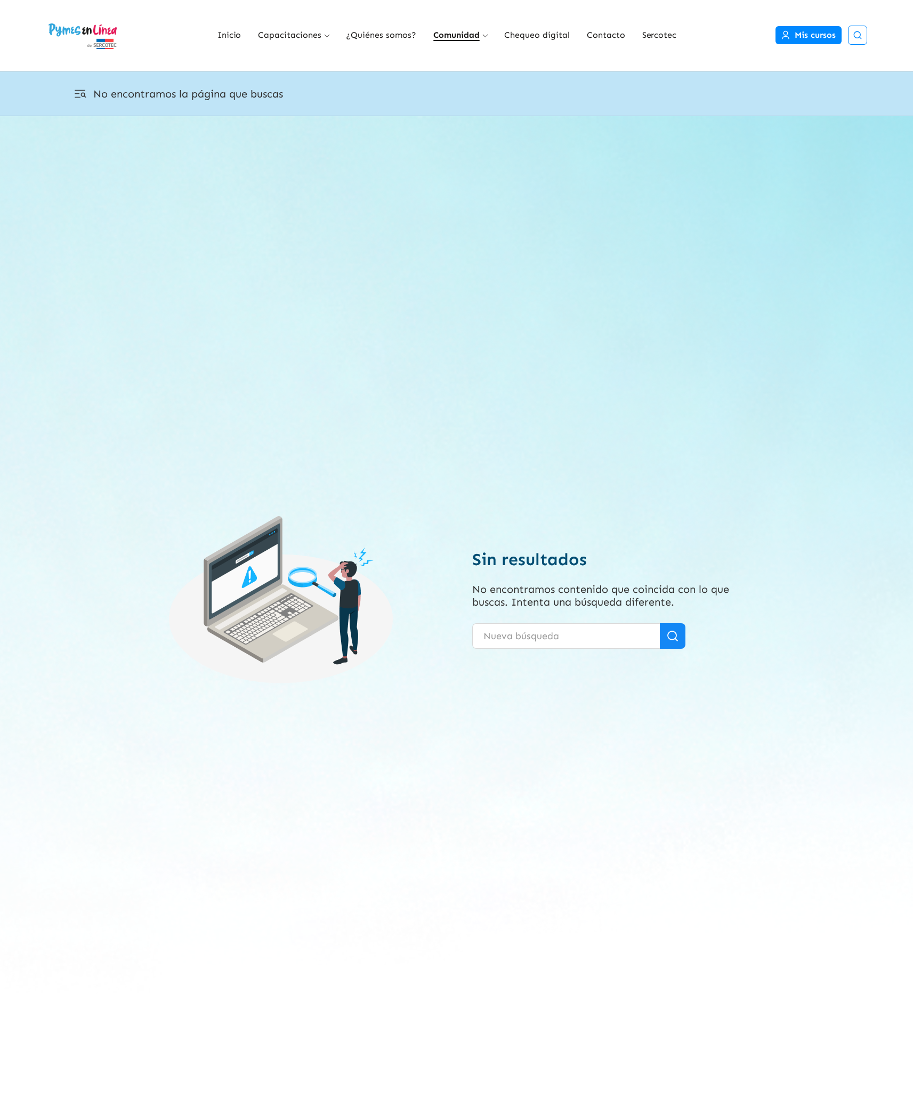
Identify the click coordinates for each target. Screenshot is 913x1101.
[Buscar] (672, 636)
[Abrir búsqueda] (857, 35)
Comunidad (456, 35)
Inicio (229, 35)
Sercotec (659, 35)
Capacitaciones (289, 35)
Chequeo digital (537, 35)
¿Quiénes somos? (381, 35)
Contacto (606, 35)
